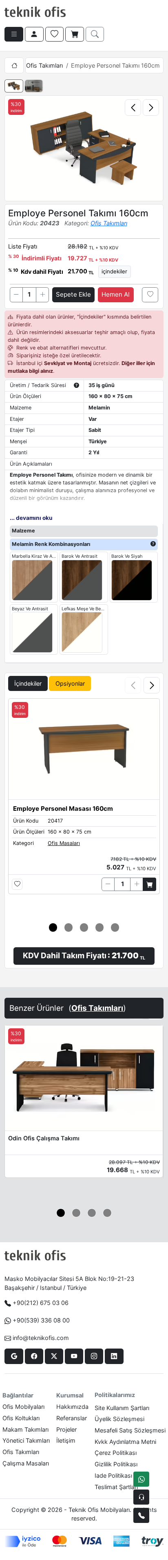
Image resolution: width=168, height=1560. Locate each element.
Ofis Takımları (44, 65)
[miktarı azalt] (16, 294)
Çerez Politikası (116, 1452)
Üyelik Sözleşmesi (119, 1418)
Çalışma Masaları (25, 1463)
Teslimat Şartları (116, 1486)
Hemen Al (116, 294)
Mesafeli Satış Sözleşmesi (130, 1430)
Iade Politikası (113, 1475)
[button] (152, 685)
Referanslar (71, 1418)
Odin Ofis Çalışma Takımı (44, 1138)
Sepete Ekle (73, 294)
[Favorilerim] (54, 34)
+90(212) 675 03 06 (41, 1302)
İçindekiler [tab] (28, 683)
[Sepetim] (74, 34)
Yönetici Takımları (26, 1440)
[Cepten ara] (141, 1497)
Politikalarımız (115, 1394)
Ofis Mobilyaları (23, 1406)
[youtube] (74, 1356)
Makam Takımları (25, 1429)
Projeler (66, 1429)
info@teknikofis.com (41, 1337)
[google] (13, 1356)
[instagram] (94, 1356)
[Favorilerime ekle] (150, 294)
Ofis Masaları (64, 843)
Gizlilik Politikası (116, 1464)
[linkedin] (114, 1356)
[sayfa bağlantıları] (13, 34)
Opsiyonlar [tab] (70, 683)
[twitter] (54, 1356)
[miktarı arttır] (42, 294)
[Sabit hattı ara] (141, 1515)
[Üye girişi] (34, 34)
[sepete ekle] (149, 884)
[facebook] (34, 1356)
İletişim (65, 1440)
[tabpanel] (84, 819)
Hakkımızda (72, 1406)
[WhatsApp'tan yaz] (141, 1479)
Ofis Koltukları (21, 1418)
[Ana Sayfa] (13, 65)
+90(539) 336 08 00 (41, 1320)
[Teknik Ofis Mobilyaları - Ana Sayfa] (35, 12)
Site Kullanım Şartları (122, 1407)
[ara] (95, 34)
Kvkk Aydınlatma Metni (125, 1441)
